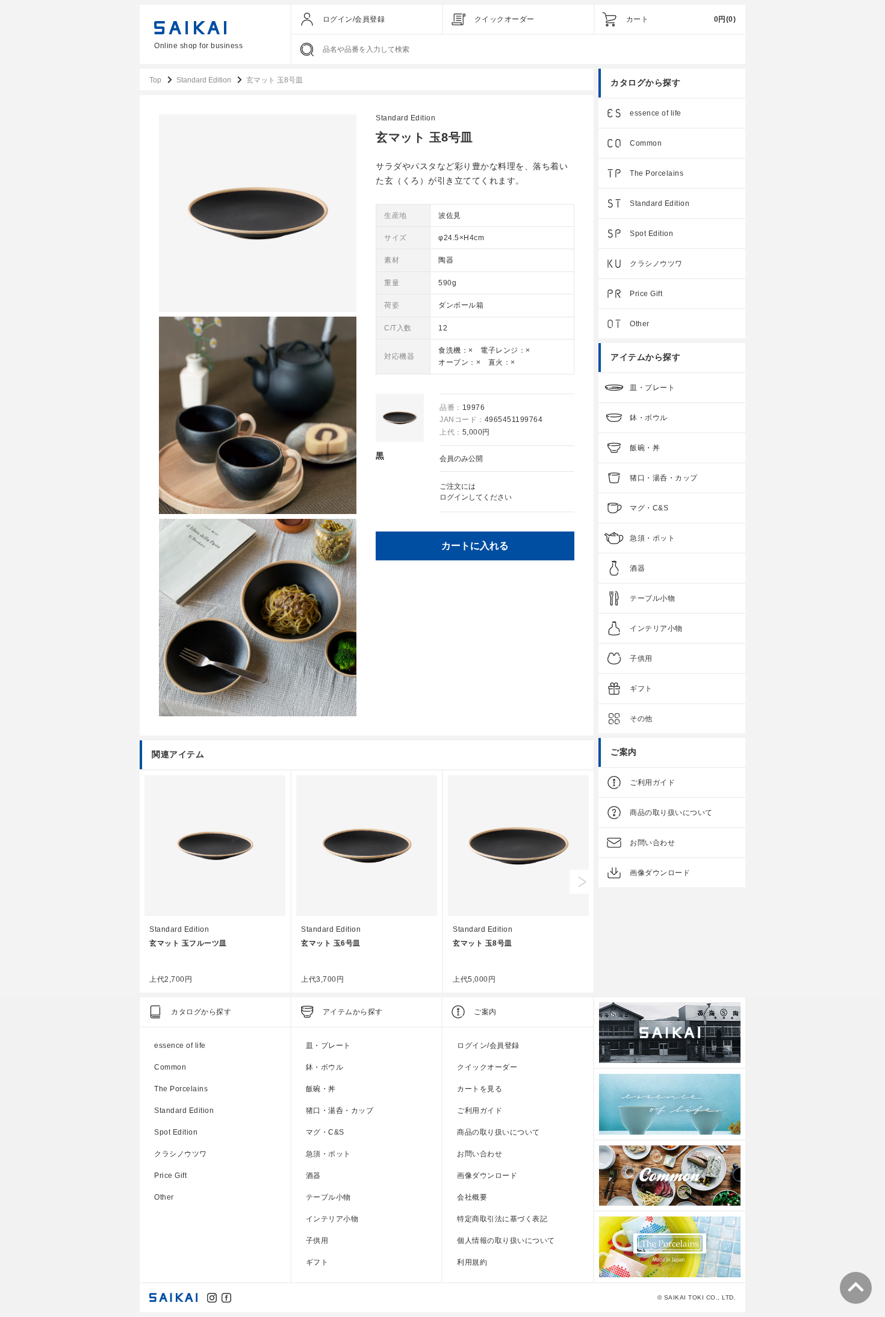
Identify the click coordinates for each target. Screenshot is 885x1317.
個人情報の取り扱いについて (506, 1240)
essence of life (656, 113)
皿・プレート (652, 387)
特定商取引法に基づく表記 (502, 1218)
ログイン (453, 497)
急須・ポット (652, 538)
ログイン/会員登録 (354, 19)
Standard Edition (405, 118)
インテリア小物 (656, 628)
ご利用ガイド (652, 782)
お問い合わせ (652, 842)
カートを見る (479, 1088)
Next (582, 882)
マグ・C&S (649, 508)
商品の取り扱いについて (671, 812)
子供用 (641, 658)
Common (646, 143)
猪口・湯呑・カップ (664, 478)
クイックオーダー (504, 19)
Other (640, 324)
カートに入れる (475, 546)
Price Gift (646, 294)
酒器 (637, 568)
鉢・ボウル (649, 418)
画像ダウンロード (660, 873)
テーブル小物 (652, 598)
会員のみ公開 (461, 458)
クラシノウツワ (656, 263)
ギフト (641, 688)
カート (637, 19)
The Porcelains (656, 173)
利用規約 (472, 1262)
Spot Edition (651, 233)
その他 (641, 718)
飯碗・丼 (645, 448)
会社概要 (472, 1197)
